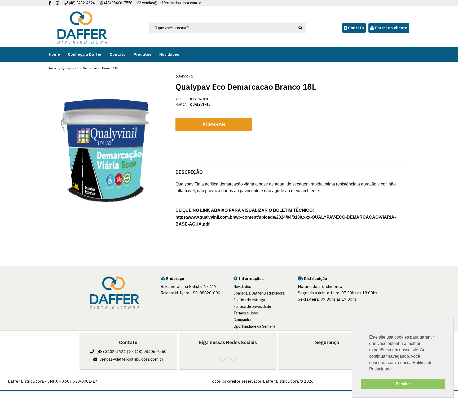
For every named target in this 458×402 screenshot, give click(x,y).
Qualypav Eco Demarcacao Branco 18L (90, 68)
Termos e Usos (246, 313)
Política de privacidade (252, 306)
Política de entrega (249, 299)
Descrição (189, 172)
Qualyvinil (184, 76)
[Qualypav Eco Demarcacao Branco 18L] (106, 150)
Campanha (242, 319)
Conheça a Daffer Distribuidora (259, 293)
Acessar (214, 124)
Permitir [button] (403, 384)
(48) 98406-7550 (117, 3)
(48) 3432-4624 (81, 3)
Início (53, 68)
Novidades (242, 286)
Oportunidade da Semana (254, 326)
